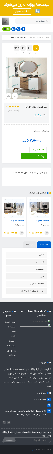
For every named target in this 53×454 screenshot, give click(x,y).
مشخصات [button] (44, 244)
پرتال (33, 449)
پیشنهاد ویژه (11, 350)
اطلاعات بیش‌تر (22, 11)
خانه (14, 331)
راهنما (13, 336)
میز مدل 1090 (44, 225)
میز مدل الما (19, 225)
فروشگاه (12, 355)
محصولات (12, 326)
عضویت (9, 440)
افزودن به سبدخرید (31, 156)
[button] (23, 29)
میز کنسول (38, 115)
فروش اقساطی (10, 322)
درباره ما (12, 341)
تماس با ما (11, 345)
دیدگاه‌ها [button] (29, 244)
